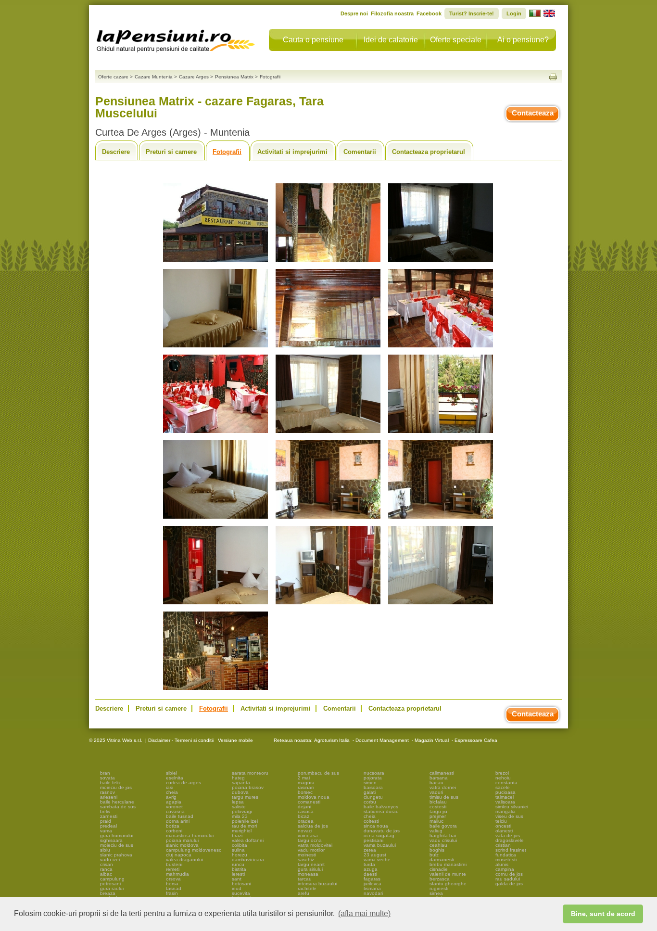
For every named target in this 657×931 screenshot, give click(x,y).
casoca (306, 811)
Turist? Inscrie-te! (471, 13)
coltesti (371, 821)
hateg (238, 777)
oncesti (503, 826)
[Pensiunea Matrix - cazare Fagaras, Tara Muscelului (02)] (328, 262)
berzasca (440, 878)
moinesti (307, 854)
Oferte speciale (455, 40)
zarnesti (108, 816)
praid (105, 821)
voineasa (308, 835)
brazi (237, 835)
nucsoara (374, 773)
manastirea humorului (190, 835)
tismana (372, 888)
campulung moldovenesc (193, 850)
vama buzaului (380, 845)
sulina (238, 850)
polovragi (242, 811)
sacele (502, 787)
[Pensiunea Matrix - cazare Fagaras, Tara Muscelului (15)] (440, 604)
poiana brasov (248, 787)
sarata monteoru (250, 773)
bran (105, 773)
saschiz (306, 859)
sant (236, 878)
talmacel (504, 797)
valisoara (505, 801)
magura (306, 782)
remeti (172, 869)
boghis (437, 850)
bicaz (303, 816)
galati (370, 792)
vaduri (436, 792)
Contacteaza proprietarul (428, 151)
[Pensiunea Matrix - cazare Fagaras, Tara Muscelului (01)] (215, 262)
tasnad (173, 888)
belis (105, 811)
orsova (173, 878)
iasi (169, 787)
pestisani (373, 840)
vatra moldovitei (315, 845)
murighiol (242, 830)
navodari (373, 893)
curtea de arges (183, 782)
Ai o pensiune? (523, 40)
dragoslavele (509, 840)
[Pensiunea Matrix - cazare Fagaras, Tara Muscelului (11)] (328, 519)
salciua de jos (313, 826)
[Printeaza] (553, 76)
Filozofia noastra (392, 13)
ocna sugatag (379, 835)
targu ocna (310, 840)
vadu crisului (443, 840)
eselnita (174, 777)
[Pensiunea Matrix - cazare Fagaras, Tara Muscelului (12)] (440, 519)
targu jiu (438, 811)
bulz (434, 854)
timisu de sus (444, 797)
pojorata (373, 777)
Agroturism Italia (332, 740)
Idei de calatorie (391, 40)
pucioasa (505, 792)
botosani (241, 883)
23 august (375, 854)
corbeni (174, 830)
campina (504, 869)
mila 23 (240, 816)
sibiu (105, 850)
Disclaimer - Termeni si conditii (181, 740)
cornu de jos (509, 874)
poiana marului (182, 840)
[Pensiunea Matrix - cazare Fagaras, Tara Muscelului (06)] (440, 348)
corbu (370, 801)
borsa (172, 883)
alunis (501, 864)
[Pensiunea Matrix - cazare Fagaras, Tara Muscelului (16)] (215, 690)
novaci (305, 830)
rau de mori (244, 826)
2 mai (304, 777)
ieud (236, 888)
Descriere (116, 151)
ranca (106, 869)
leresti (238, 874)
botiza (172, 826)
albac (106, 874)
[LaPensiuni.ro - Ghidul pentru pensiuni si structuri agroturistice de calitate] (176, 38)
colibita (239, 845)
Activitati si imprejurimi (292, 151)
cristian (503, 845)
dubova (240, 792)
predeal (108, 826)
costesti (438, 806)
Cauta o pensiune (313, 40)
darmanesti (442, 859)
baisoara (373, 787)
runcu (238, 864)
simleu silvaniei (511, 806)
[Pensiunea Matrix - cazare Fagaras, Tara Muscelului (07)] (215, 433)
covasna (175, 811)
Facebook (429, 13)
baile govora (443, 826)
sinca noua (376, 826)
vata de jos (507, 835)
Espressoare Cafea (476, 740)
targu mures (245, 797)
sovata (107, 777)
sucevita (241, 893)
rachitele (307, 888)
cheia (172, 792)
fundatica (505, 854)
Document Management (382, 740)
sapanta (241, 782)
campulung (112, 878)
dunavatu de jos (382, 830)
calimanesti (442, 773)
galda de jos (509, 883)
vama (106, 830)
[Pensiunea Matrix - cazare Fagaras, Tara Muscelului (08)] (328, 433)
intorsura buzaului (317, 883)
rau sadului (507, 878)
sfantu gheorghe (448, 883)
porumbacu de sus (318, 773)
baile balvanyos (381, 806)
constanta (506, 782)
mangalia (505, 811)
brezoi (502, 773)
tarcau (305, 878)
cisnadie (439, 869)
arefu (303, 893)
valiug (436, 830)
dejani (304, 806)
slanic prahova (116, 854)
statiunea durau (381, 811)
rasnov (107, 792)
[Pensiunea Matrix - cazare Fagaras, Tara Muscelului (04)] (215, 348)
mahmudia (177, 874)
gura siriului (310, 869)
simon (370, 782)
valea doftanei (248, 840)
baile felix (110, 782)
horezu (239, 854)
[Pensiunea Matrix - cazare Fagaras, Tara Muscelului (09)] (440, 433)
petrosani (110, 883)
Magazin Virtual (432, 740)
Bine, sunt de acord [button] (603, 914)
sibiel (171, 773)
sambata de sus (118, 806)
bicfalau (438, 801)
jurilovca (372, 883)
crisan (106, 864)
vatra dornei (443, 787)
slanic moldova (182, 845)
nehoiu (503, 777)
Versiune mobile (234, 740)
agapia (173, 801)
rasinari (306, 787)
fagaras (372, 878)
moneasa (308, 874)
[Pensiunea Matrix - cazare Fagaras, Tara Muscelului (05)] (328, 348)
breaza (107, 893)
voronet (174, 806)
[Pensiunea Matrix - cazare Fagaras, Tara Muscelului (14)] (328, 604)
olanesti (504, 830)
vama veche (377, 859)
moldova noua (313, 797)
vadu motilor (311, 850)
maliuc (436, 821)
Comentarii (359, 151)
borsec (305, 792)
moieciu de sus (116, 845)
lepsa (238, 801)
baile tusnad (179, 816)
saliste (239, 806)
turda (369, 864)
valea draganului (184, 859)
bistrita (239, 869)
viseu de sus (509, 816)
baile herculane (117, 801)
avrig (171, 797)
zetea (370, 850)
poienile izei (245, 821)
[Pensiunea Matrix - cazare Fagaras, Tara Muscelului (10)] (215, 519)
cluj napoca (178, 854)
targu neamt (311, 864)
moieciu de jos (116, 787)
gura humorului (116, 835)
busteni (174, 864)
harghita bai (443, 835)
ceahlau (438, 845)
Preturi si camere (171, 151)
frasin (172, 893)
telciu (501, 821)
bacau (436, 782)
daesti (370, 874)
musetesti (506, 859)
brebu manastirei (448, 864)
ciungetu (373, 797)
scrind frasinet (510, 850)
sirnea (436, 893)
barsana (439, 777)
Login (513, 13)
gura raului (112, 888)
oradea (306, 821)
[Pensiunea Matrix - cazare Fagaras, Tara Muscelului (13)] (215, 604)
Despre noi (354, 13)
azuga (371, 869)
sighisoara (111, 840)
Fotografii (227, 151)
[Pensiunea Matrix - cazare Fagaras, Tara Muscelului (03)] (440, 262)
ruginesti (439, 888)
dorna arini (178, 821)
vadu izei (110, 859)
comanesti (309, 801)
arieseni (108, 797)
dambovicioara (248, 859)
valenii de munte (448, 874)
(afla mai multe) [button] (364, 913)
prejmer (438, 816)
